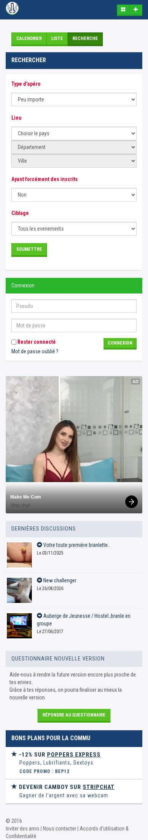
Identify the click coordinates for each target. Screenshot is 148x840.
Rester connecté (36, 342)
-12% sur (59, 754)
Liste (57, 38)
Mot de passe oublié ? (34, 351)
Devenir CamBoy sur (66, 787)
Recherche (85, 38)
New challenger (59, 580)
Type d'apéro (26, 84)
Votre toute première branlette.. (76, 545)
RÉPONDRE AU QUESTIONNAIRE (74, 715)
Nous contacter (59, 829)
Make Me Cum (25, 497)
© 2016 (14, 821)
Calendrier (29, 38)
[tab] (74, 763)
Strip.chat (20, 505)
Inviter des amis (22, 829)
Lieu (16, 118)
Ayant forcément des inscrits (44, 179)
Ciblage (20, 213)
